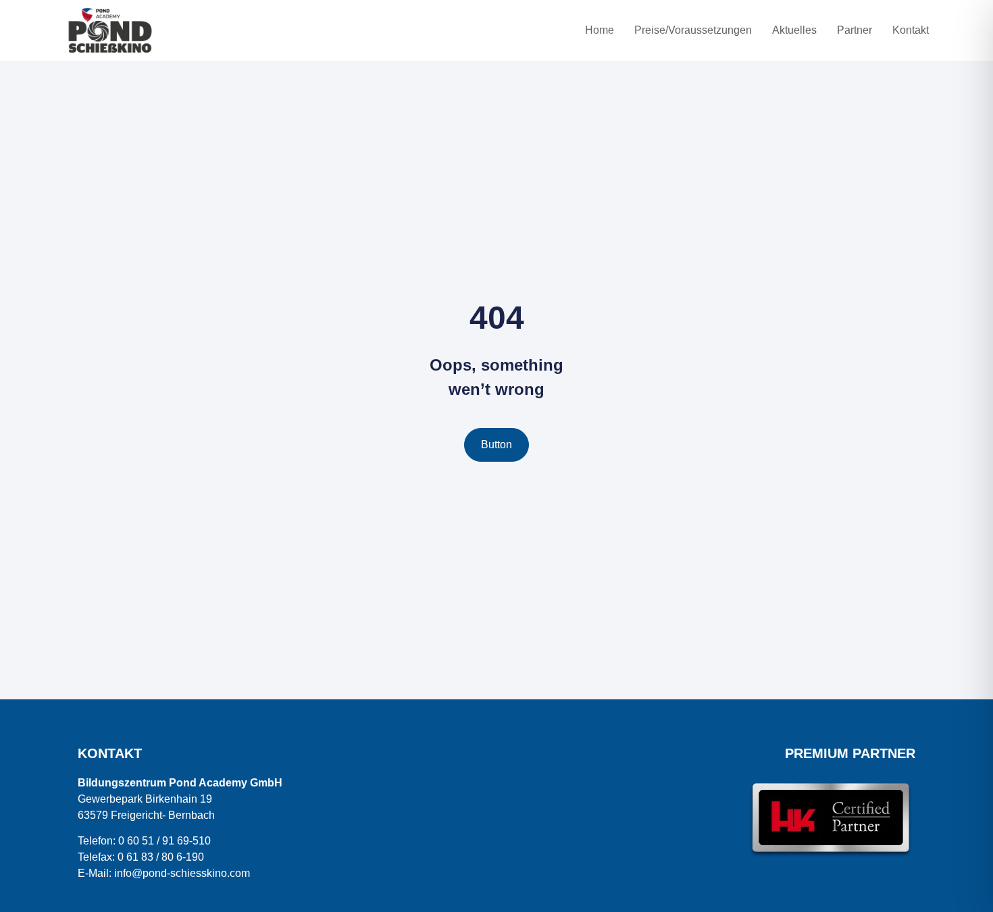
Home (599, 30)
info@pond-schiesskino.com (182, 873)
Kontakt (910, 30)
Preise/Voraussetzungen (693, 30)
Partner (854, 30)
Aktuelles (794, 30)
